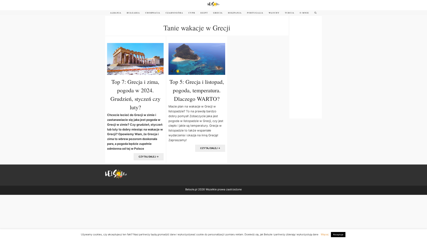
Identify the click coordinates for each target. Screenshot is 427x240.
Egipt (204, 12)
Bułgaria (133, 12)
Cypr (191, 12)
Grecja (218, 12)
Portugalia (255, 12)
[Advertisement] (305, 67)
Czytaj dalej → (149, 156)
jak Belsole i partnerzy (272, 234)
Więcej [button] (324, 234)
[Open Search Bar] (315, 13)
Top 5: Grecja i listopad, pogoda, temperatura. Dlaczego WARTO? (196, 90)
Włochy (274, 12)
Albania (115, 12)
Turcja (289, 12)
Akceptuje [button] (338, 234)
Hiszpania (235, 12)
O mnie (304, 12)
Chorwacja (152, 12)
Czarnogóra (174, 12)
